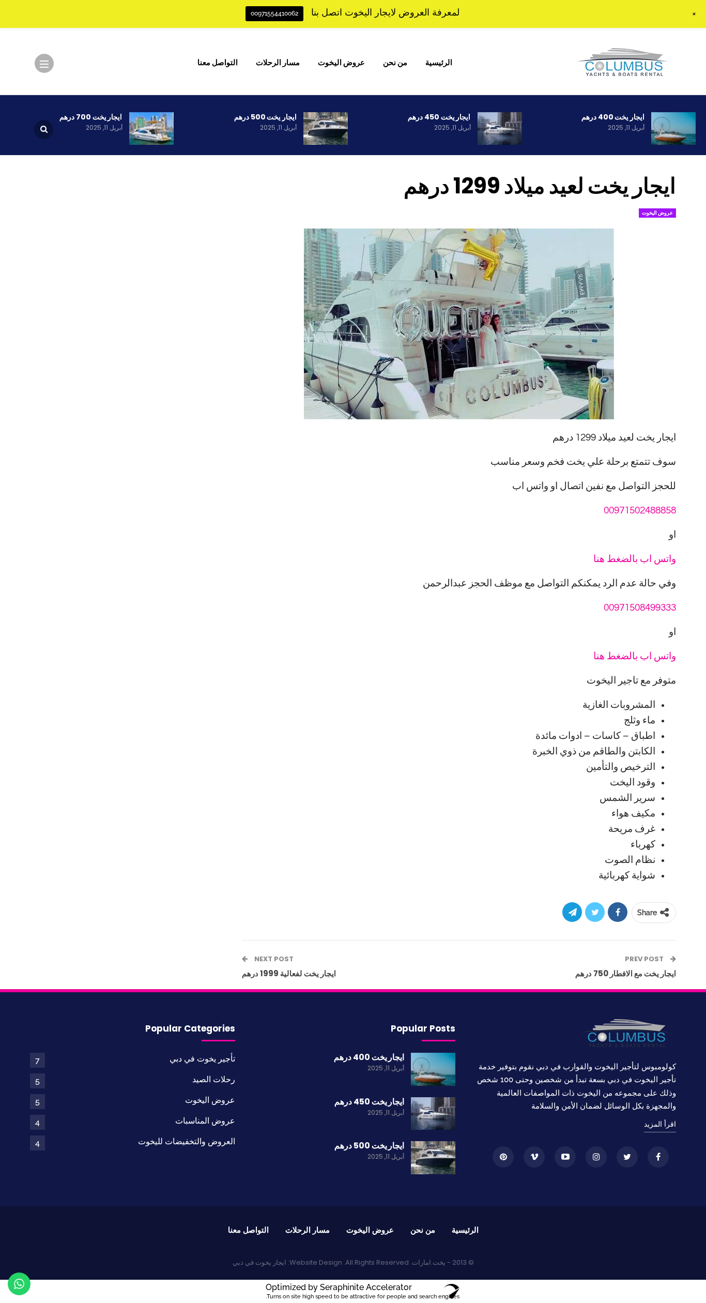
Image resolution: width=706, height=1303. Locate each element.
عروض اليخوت (341, 62)
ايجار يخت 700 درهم (90, 117)
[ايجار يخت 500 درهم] (325, 128)
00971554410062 (274, 13)
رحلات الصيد (213, 1079)
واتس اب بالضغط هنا (634, 559)
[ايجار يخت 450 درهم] (500, 128)
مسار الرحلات (278, 62)
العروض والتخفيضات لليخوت (186, 1141)
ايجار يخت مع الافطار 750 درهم (625, 973)
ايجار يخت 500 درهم (265, 117)
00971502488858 (640, 510)
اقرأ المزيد (660, 1124)
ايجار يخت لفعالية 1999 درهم (289, 973)
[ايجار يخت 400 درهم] (673, 128)
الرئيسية (438, 62)
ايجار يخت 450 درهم (439, 117)
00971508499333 (640, 607)
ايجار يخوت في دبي (259, 1262)
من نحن (395, 62)
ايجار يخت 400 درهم (612, 117)
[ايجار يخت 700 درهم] (151, 128)
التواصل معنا (217, 62)
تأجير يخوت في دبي (202, 1059)
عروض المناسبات (205, 1121)
